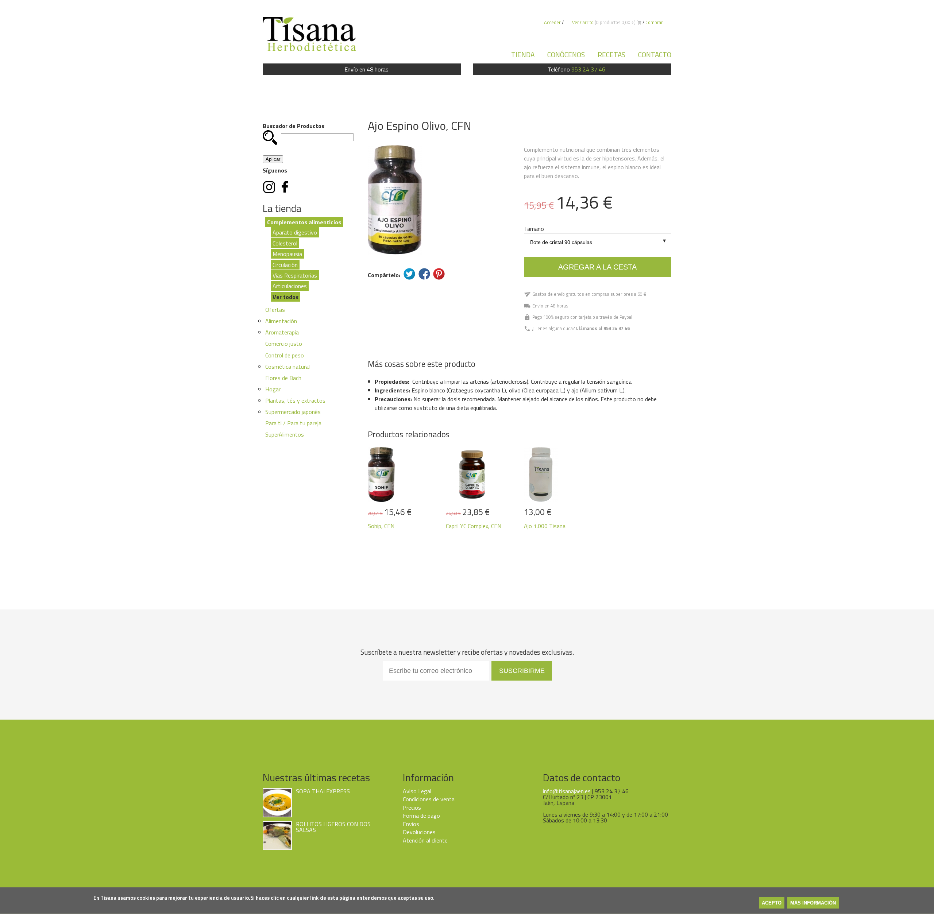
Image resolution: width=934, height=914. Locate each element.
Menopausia (287, 253)
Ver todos (285, 296)
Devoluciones (419, 832)
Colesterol (285, 243)
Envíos (411, 824)
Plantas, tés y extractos (295, 400)
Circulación (285, 264)
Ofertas (275, 309)
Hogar (273, 389)
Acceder (552, 22)
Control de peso (284, 355)
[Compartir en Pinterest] (439, 274)
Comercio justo (283, 343)
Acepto (771, 903)
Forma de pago (421, 815)
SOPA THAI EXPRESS (323, 791)
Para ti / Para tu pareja (293, 423)
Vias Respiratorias (295, 275)
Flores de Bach (283, 377)
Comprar (654, 22)
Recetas (611, 54)
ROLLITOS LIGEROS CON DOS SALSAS (333, 827)
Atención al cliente (425, 840)
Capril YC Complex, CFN (473, 526)
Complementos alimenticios (304, 221)
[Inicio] (309, 34)
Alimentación (281, 321)
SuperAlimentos (284, 434)
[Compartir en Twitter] (409, 274)
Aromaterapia (282, 332)
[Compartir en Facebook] (424, 274)
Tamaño (534, 228)
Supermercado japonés (293, 411)
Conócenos (566, 54)
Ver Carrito (583, 22)
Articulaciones (290, 286)
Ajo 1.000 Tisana (545, 526)
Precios (412, 807)
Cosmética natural (287, 366)
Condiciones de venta (429, 799)
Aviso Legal (417, 791)
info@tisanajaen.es (567, 791)
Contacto (654, 54)
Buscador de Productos (293, 125)
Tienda (522, 54)
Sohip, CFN (381, 526)
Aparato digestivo (295, 232)
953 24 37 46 (588, 69)
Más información (813, 903)
